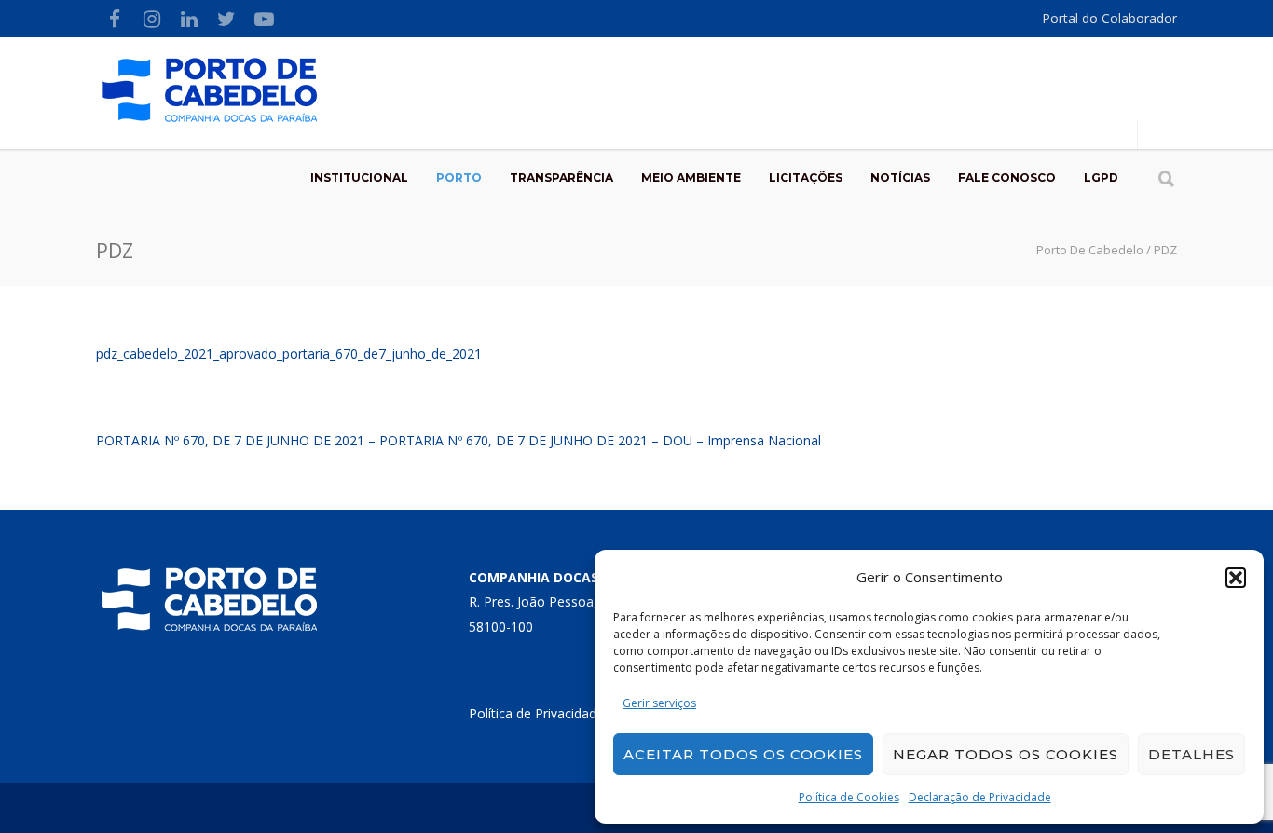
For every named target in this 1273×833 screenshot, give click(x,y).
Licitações (805, 177)
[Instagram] (152, 18)
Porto (459, 177)
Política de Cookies (849, 797)
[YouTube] (263, 18)
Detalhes (1191, 754)
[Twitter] (226, 18)
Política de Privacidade (536, 713)
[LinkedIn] (189, 18)
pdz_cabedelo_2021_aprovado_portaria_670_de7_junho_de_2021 (289, 353)
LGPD (1101, 177)
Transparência (561, 177)
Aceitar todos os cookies (743, 754)
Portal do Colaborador (1109, 18)
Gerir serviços (659, 703)
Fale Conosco (1007, 177)
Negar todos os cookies (1005, 754)
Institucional (359, 177)
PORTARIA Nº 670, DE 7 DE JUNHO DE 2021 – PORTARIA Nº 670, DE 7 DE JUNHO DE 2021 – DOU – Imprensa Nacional (458, 440)
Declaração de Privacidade (980, 797)
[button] (1235, 577)
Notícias (900, 177)
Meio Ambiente (691, 177)
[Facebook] (114, 18)
